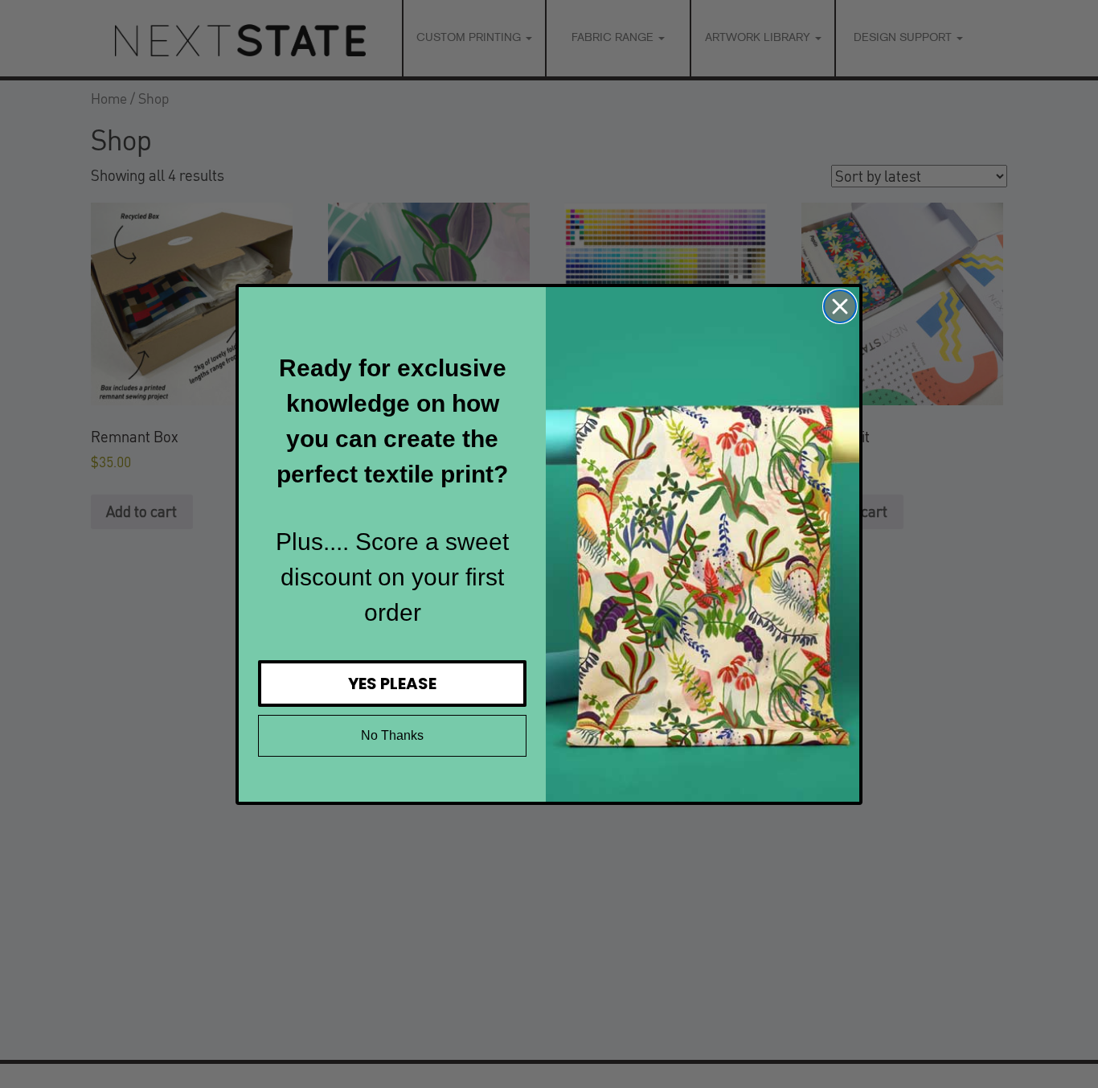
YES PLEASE (392, 683)
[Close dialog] (840, 306)
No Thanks (392, 735)
